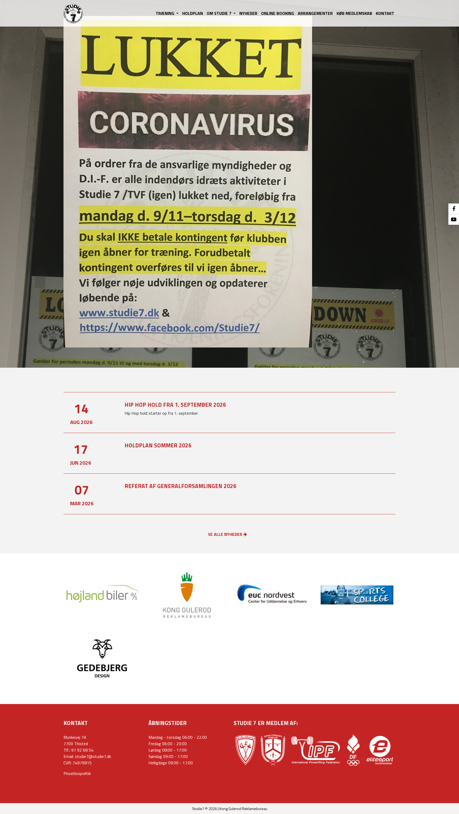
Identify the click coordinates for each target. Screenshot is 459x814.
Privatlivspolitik (77, 773)
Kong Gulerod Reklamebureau (243, 808)
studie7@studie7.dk (93, 756)
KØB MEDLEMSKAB (354, 13)
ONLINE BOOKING (277, 13)
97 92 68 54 (82, 750)
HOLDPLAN (192, 13)
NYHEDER (248, 13)
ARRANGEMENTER (315, 13)
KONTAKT (385, 13)
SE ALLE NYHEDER (225, 534)
